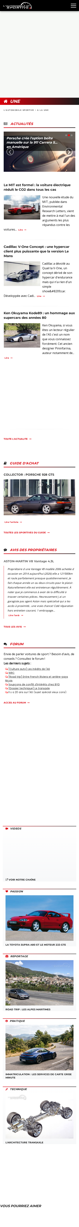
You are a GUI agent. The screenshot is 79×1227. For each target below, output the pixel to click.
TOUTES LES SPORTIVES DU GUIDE (25, 532)
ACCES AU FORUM (15, 702)
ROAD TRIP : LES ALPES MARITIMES (28, 1009)
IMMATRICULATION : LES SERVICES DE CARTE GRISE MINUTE (39, 1076)
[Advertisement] (39, 54)
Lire (20, 230)
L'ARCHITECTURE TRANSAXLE (24, 1142)
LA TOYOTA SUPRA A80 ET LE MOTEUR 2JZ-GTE (36, 944)
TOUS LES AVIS (13, 626)
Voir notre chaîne (22, 879)
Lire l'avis (13, 615)
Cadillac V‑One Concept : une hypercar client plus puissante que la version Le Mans (36, 251)
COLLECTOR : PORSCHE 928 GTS (29, 474)
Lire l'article (11, 522)
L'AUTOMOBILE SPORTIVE (19, 110)
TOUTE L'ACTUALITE (16, 439)
